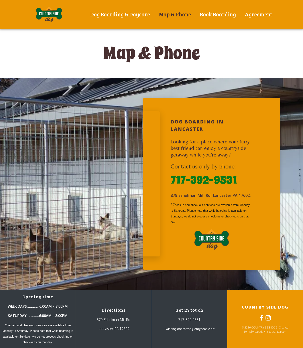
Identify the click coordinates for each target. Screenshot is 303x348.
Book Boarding (218, 14)
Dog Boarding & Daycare (120, 14)
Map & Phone (175, 14)
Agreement (258, 14)
